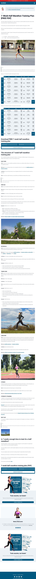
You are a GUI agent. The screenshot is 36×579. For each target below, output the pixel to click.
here (11, 461)
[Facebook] (15, 577)
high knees (9, 253)
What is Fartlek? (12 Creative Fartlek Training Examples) (14, 216)
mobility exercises (29, 167)
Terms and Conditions (20, 574)
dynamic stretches (4, 168)
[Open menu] (34, 3)
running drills (30, 252)
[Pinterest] (17, 577)
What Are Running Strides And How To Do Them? (13, 393)
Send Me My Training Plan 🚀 (18, 147)
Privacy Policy (15, 574)
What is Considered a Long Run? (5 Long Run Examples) (14, 352)
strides (15, 253)
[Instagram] (19, 577)
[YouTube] (21, 577)
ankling (4, 253)
